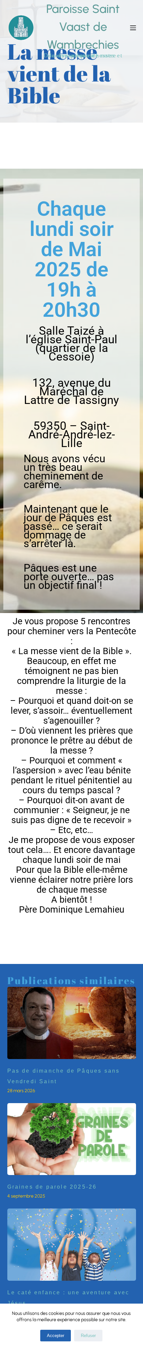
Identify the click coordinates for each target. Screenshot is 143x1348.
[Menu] (133, 28)
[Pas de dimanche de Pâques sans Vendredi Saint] (71, 1023)
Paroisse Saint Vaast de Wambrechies (83, 27)
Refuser (88, 1335)
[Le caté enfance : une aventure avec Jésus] (71, 1244)
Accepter (55, 1335)
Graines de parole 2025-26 (52, 1187)
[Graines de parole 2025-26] (71, 1139)
